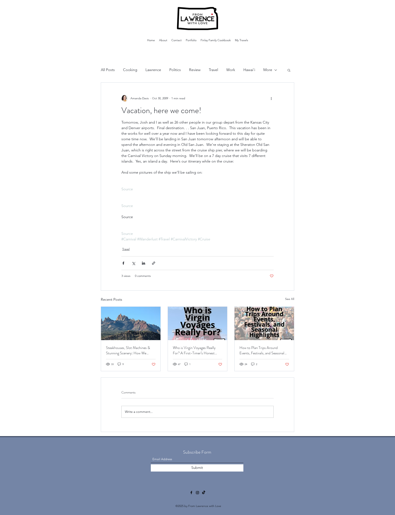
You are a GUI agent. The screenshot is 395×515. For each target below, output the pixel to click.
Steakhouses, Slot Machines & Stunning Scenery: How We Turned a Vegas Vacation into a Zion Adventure (128, 350)
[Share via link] (154, 263)
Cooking (130, 70)
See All (289, 299)
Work (230, 70)
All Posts (108, 70)
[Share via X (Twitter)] (133, 263)
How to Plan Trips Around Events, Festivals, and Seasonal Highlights (261, 350)
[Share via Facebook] (123, 263)
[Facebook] (191, 492)
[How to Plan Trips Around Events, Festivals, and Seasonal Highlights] (264, 323)
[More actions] (271, 98)
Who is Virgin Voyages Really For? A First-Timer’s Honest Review (194, 350)
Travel (213, 70)
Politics (175, 70)
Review (195, 70)
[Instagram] (197, 492)
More (267, 70)
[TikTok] (204, 492)
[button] (289, 70)
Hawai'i (249, 70)
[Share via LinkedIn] (143, 263)
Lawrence (153, 70)
